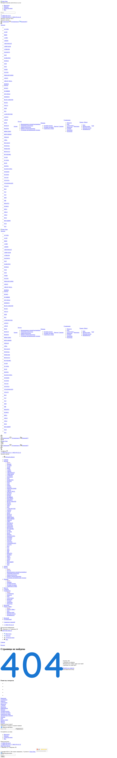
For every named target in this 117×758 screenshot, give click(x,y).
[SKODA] (8, 164)
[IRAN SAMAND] (8, 98)
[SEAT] (8, 161)
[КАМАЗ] (8, 205)
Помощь (9, 582)
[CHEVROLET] (8, 42)
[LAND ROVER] (8, 112)
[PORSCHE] (8, 147)
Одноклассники (8, 8)
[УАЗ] (8, 225)
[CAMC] (8, 36)
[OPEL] (8, 138)
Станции (3, 705)
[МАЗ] (8, 216)
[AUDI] (8, 30)
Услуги (9, 570)
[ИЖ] (8, 199)
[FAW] (8, 62)
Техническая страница (7, 715)
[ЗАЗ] (8, 193)
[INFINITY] (8, 95)
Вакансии (3, 704)
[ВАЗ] (8, 187)
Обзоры (3, 722)
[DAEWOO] (8, 51)
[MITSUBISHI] (8, 133)
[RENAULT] (8, 150)
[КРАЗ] (8, 208)
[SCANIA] (8, 159)
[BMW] (8, 33)
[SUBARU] (8, 170)
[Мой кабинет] (1, 23)
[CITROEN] (8, 48)
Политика (3, 707)
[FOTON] (8, 71)
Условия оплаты (5, 711)
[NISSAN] (8, 135)
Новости (3, 701)
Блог (2, 718)
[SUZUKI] (8, 173)
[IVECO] (8, 104)
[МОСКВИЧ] (8, 219)
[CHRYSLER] (8, 45)
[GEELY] (8, 76)
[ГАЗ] (8, 190)
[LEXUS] (8, 115)
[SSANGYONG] (8, 167)
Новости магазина (7, 727)
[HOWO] (8, 87)
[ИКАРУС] (8, 202)
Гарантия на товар (6, 714)
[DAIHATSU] (8, 56)
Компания (3, 698)
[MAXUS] (8, 124)
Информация (4, 708)
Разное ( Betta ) (11, 609)
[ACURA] (8, 27)
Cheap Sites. (32, 751)
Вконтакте (6, 5)
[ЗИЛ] (8, 196)
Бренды (3, 721)
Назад (8, 462)
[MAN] (8, 121)
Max (5, 9)
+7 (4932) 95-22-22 (6, 15)
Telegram (6, 7)
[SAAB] (8, 156)
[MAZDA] (8, 127)
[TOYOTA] (8, 179)
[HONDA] (8, 82)
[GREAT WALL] (8, 79)
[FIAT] (8, 65)
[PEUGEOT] (8, 141)
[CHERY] (8, 39)
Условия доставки (5, 712)
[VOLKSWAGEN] (8, 182)
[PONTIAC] (8, 144)
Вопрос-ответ (4, 720)
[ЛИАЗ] (8, 210)
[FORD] (8, 68)
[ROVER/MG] (8, 153)
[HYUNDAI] (8, 92)
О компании (10, 593)
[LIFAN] (8, 118)
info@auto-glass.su (7, 630)
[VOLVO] (8, 184)
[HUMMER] (8, 89)
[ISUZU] (8, 101)
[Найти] (1, 14)
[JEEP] (8, 107)
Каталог (9, 464)
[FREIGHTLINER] (8, 74)
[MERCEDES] (8, 130)
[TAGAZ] (8, 176)
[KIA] (8, 110)
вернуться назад (69, 669)
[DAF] (8, 53)
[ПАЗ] (8, 222)
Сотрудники (4, 702)
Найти (2, 756)
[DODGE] (8, 59)
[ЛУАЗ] (8, 213)
